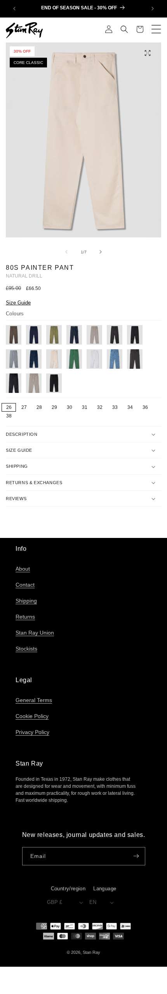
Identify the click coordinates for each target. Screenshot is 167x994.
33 (115, 407)
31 (84, 407)
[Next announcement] (152, 8)
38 (9, 416)
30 (69, 407)
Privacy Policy (32, 732)
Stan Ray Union (35, 633)
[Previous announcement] (14, 8)
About (23, 569)
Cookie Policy (32, 716)
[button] (124, 30)
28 (39, 407)
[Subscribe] (136, 856)
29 (54, 407)
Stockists (26, 649)
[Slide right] (100, 251)
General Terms (34, 700)
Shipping (26, 601)
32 (100, 407)
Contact (25, 585)
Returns (25, 617)
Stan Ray (91, 952)
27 (24, 407)
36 (145, 407)
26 (9, 407)
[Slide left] (66, 251)
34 (130, 407)
